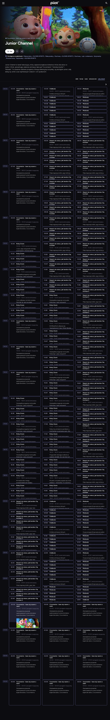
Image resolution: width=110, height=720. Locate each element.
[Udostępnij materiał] (22, 51)
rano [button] (86, 79)
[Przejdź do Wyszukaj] (106, 3)
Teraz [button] (81, 79)
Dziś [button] (77, 79)
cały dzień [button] (101, 79)
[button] (106, 84)
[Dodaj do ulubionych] (17, 51)
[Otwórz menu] (3, 3)
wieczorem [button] (93, 79)
